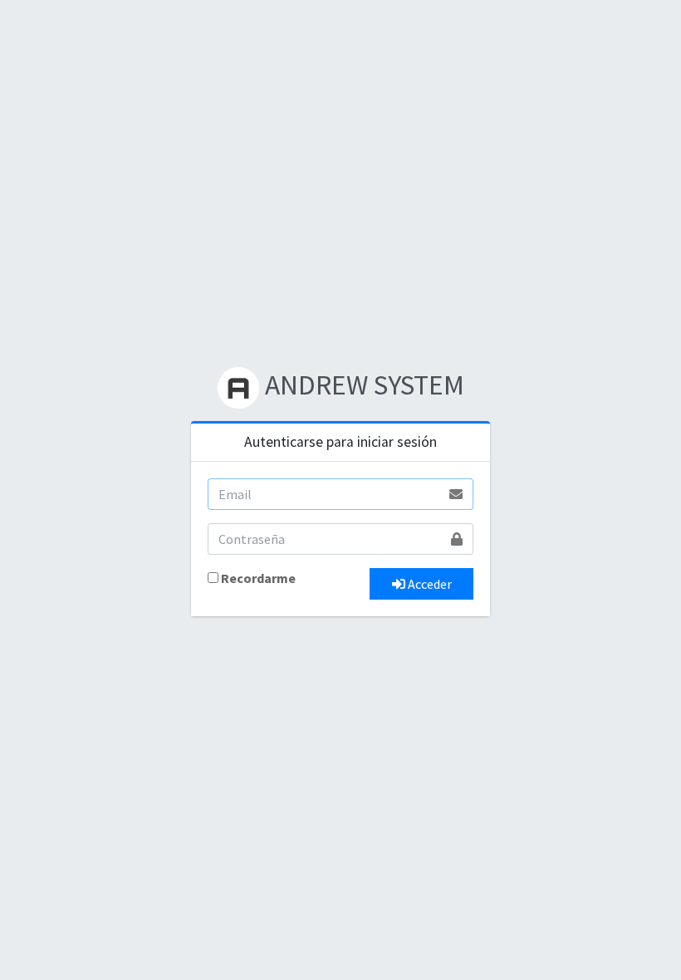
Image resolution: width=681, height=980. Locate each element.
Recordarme (258, 578)
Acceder (428, 584)
